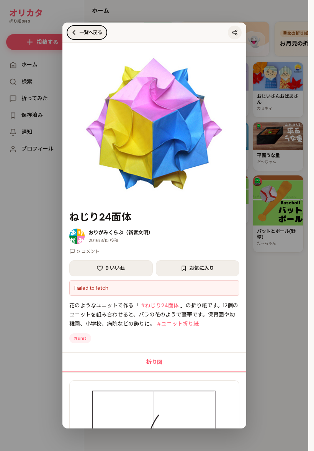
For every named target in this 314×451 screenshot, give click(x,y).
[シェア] (235, 32)
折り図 (154, 362)
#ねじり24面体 (160, 305)
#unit (80, 338)
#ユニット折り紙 (178, 323)
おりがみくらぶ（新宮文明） (120, 232)
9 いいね (115, 268)
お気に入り (201, 268)
